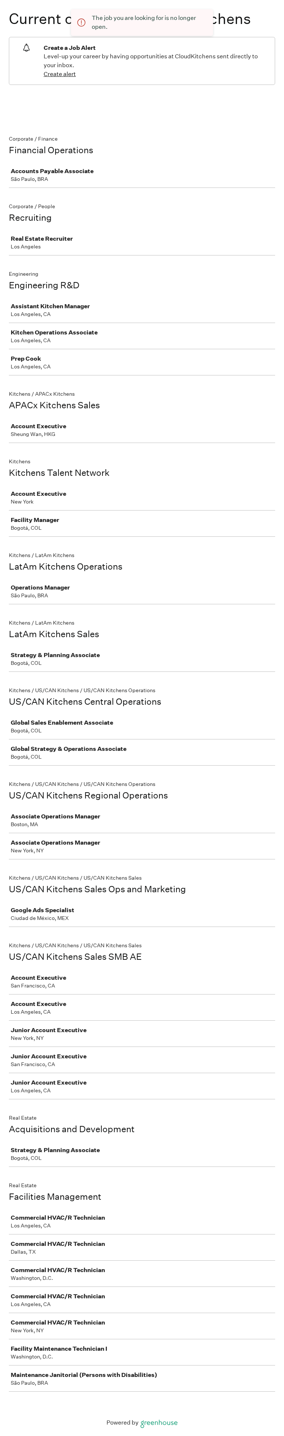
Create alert (60, 74)
